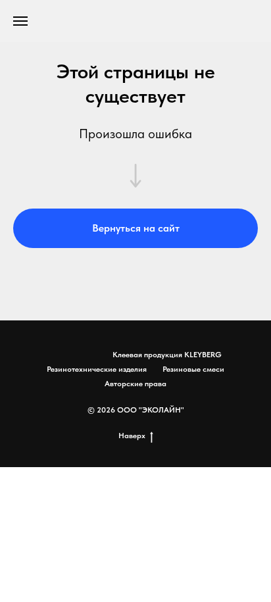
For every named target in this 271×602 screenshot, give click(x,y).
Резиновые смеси (193, 369)
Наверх (131, 435)
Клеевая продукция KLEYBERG (167, 354)
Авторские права (135, 383)
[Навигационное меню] (20, 21)
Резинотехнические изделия (97, 369)
